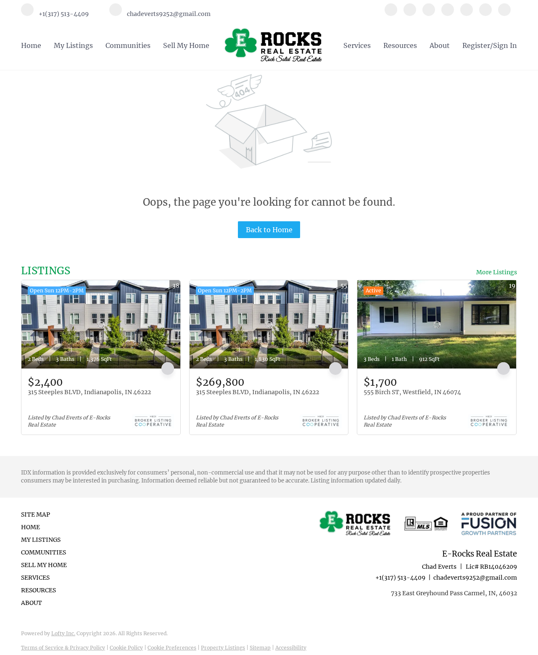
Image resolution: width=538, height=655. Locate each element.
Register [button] (476, 45)
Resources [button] (400, 45)
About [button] (440, 45)
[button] (46, 527)
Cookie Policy (126, 647)
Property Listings (223, 647)
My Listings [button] (73, 45)
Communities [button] (127, 45)
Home (31, 45)
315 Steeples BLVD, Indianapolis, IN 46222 (89, 392)
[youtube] (485, 13)
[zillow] (447, 13)
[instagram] (466, 13)
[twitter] (428, 13)
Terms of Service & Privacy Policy (63, 647)
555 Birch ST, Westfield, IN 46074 (412, 392)
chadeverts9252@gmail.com (475, 577)
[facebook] (391, 13)
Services (357, 45)
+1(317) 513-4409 (400, 577)
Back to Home (269, 229)
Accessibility (290, 647)
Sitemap (260, 647)
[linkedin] (410, 13)
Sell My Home (186, 45)
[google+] (504, 13)
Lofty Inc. (63, 633)
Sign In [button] (505, 45)
